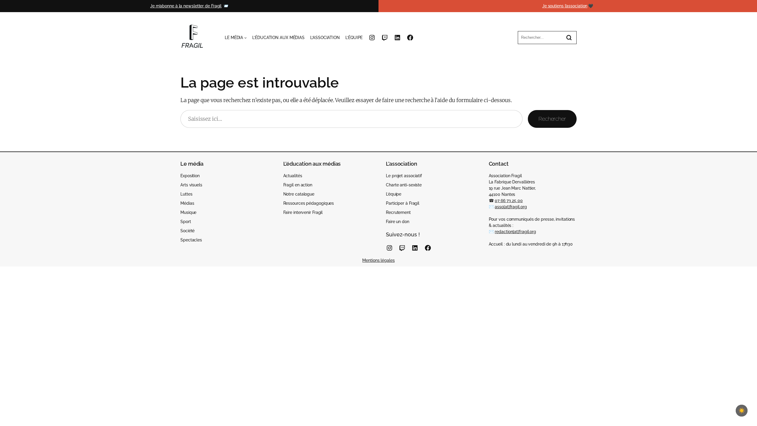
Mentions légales (378, 260)
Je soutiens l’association (565, 6)
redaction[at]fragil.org (515, 231)
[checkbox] (742, 411)
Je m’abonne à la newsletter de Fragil (185, 6)
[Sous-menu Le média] (245, 37)
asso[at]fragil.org (511, 206)
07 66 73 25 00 (509, 200)
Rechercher (552, 119)
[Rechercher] (569, 37)
